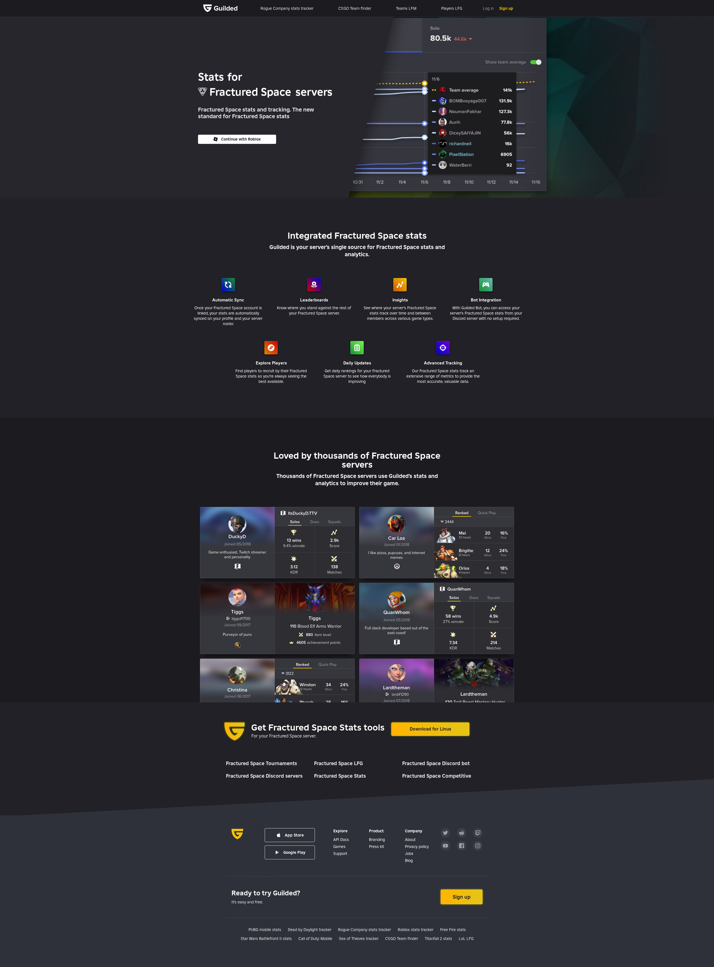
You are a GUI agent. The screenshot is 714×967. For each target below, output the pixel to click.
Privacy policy (417, 846)
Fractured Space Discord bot (436, 763)
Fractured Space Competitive (436, 776)
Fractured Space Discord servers (264, 776)
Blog (409, 860)
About (410, 839)
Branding (377, 839)
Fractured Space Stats (340, 776)
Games (339, 846)
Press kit (376, 846)
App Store (294, 835)
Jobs (409, 853)
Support (340, 853)
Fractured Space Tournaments (261, 763)
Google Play (294, 852)
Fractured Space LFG (338, 763)
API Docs (341, 839)
